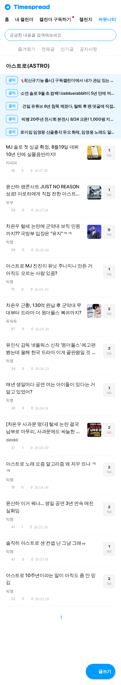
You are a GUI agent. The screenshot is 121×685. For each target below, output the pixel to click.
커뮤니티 (107, 19)
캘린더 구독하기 (55, 19)
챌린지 (86, 19)
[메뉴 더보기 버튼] (8, 49)
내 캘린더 (24, 19)
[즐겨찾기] (54, 65)
